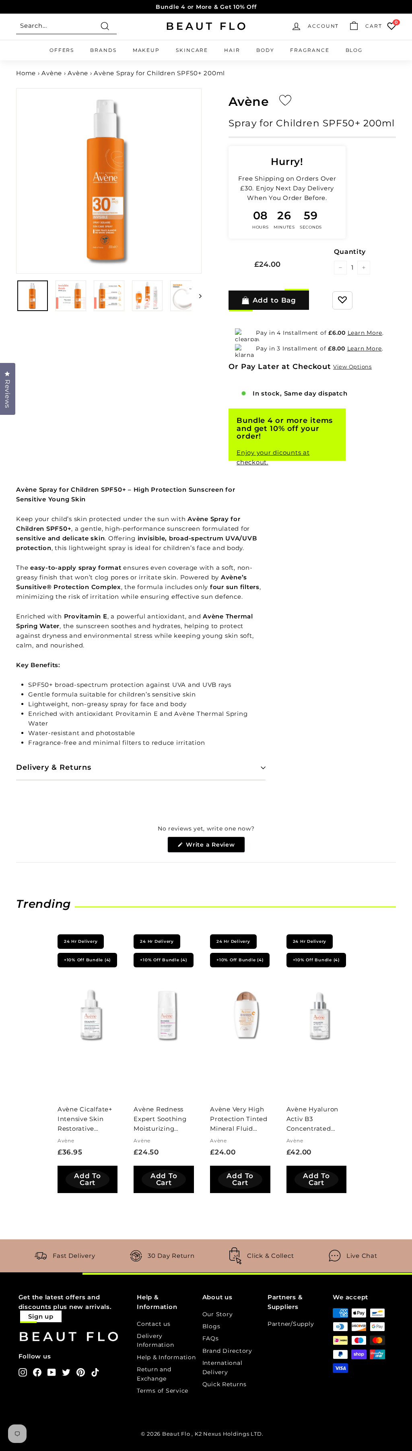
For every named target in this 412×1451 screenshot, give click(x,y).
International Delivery (222, 1367)
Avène (51, 73)
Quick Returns (224, 1384)
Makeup (146, 50)
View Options (352, 366)
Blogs (211, 1326)
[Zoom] (108, 181)
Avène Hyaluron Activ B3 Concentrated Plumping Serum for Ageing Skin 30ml (314, 1120)
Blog (354, 50)
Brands (103, 50)
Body (265, 50)
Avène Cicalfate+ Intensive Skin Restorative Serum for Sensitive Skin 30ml (85, 1120)
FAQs (210, 1338)
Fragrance (309, 50)
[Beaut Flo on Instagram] (23, 1372)
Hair (232, 50)
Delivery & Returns (53, 767)
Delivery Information (155, 1340)
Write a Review (214, 847)
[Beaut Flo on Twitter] (66, 1372)
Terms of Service (162, 1390)
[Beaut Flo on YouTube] (51, 1372)
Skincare (192, 50)
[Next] (197, 296)
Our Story (217, 1314)
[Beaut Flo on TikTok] (95, 1372)
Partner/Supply (291, 1323)
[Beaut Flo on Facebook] (37, 1372)
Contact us (154, 1323)
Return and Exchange (154, 1374)
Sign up (40, 1316)
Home (26, 73)
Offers (61, 50)
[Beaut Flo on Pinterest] (80, 1372)
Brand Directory (227, 1350)
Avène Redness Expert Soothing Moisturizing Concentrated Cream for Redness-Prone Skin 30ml (160, 1120)
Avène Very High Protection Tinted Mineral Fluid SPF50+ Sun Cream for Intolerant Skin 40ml (239, 1120)
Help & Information (166, 1357)
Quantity (349, 252)
